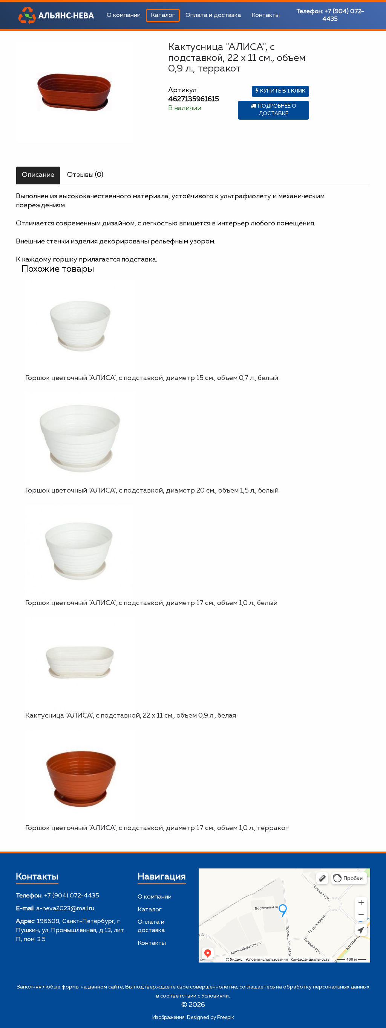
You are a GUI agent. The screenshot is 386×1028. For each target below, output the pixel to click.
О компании (124, 15)
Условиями (215, 996)
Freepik (225, 1017)
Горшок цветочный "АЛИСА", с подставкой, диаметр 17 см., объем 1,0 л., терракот (157, 828)
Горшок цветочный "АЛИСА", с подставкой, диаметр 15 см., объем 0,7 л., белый (151, 378)
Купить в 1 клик (282, 91)
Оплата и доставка (213, 15)
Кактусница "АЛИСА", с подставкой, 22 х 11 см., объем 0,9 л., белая (130, 715)
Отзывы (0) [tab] (85, 175)
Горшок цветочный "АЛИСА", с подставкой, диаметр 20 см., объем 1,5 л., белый (152, 490)
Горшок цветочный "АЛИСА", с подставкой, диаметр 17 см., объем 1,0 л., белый (151, 603)
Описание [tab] (38, 175)
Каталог (163, 15)
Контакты (265, 15)
